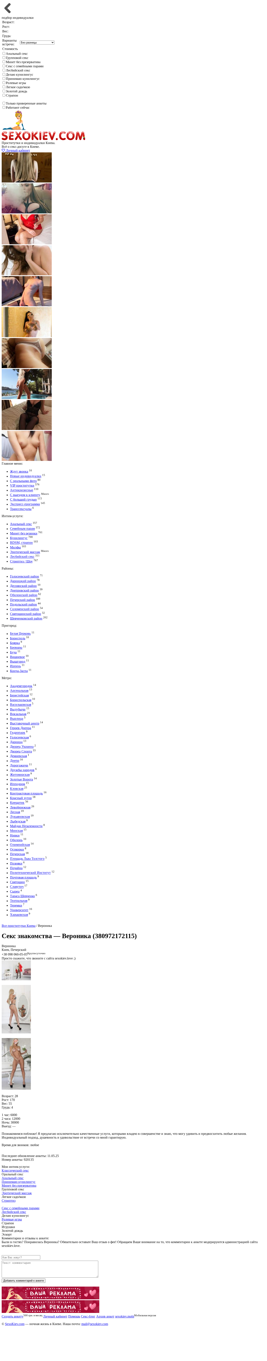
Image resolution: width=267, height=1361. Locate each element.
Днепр (14, 761)
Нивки (15, 835)
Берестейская (19, 695)
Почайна (16, 868)
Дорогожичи (19, 765)
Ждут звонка (19, 471)
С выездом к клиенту (25, 495)
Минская (16, 831)
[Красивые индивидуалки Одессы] (50, 1312)
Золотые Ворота (21, 779)
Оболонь (16, 840)
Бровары (16, 647)
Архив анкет (105, 1316)
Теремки (16, 905)
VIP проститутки (22, 485)
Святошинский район (25, 614)
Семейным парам (22, 529)
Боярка (15, 643)
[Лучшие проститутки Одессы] (50, 1298)
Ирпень (15, 666)
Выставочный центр (24, 723)
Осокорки (17, 849)
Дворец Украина (22, 747)
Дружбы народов (22, 770)
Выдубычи (17, 709)
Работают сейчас (18, 107)
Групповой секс (17, 58)
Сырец (15, 891)
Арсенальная (19, 691)
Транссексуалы (20, 509)
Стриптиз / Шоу (21, 561)
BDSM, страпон (21, 543)
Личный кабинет (17, 150)
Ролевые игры (16, 83)
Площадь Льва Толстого (27, 859)
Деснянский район (23, 586)
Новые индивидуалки (25, 476)
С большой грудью (23, 499)
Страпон (12, 95)
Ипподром (17, 784)
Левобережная (20, 807)
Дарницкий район (23, 581)
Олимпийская (20, 845)
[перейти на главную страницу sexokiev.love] (43, 139)
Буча (13, 652)
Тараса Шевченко (22, 896)
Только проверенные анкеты (26, 103)
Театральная (18, 901)
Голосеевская (19, 737)
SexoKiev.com (14, 1324)
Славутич (17, 887)
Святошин (17, 882)
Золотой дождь (16, 91)
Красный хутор (21, 798)
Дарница (16, 742)
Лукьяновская (20, 817)
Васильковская (20, 705)
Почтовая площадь (23, 877)
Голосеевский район (24, 576)
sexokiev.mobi (124, 1316)
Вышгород (17, 661)
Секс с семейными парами (25, 66)
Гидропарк (17, 733)
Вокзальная (18, 714)
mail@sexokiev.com (94, 1324)
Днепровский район (24, 590)
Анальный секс (17, 53)
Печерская (17, 854)
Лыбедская (17, 821)
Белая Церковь (20, 633)
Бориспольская (20, 700)
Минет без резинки (23, 533)
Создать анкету (16, 922)
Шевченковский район (26, 618)
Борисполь (17, 638)
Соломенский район (24, 609)
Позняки (16, 863)
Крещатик (17, 803)
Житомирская (20, 775)
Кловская (16, 789)
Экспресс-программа (25, 504)
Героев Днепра (20, 728)
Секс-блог (88, 1316)
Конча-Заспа (19, 671)
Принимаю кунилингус (23, 78)
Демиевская (18, 756)
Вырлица (16, 719)
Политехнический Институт (30, 873)
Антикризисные (21, 490)
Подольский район (23, 604)
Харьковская (19, 915)
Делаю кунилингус (19, 74)
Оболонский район (23, 595)
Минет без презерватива (23, 62)
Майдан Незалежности (26, 826)
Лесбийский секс (18, 70)
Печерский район (22, 600)
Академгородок (21, 686)
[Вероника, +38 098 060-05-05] (16, 979)
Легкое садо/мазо (18, 87)
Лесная (15, 812)
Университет (19, 910)
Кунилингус (19, 538)
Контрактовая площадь (26, 793)
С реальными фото (23, 481)
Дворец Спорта (21, 751)
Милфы (15, 547)
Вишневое (17, 657)
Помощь (74, 1316)
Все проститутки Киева (18, 925)
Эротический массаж (25, 552)
